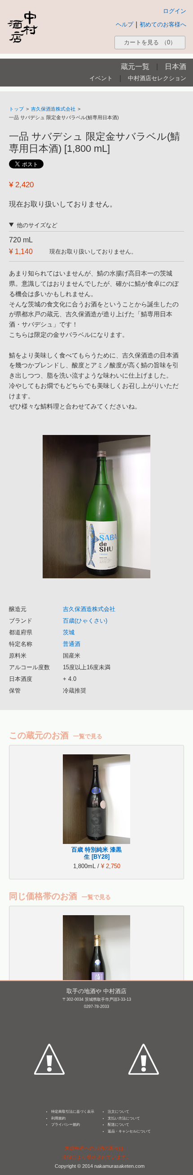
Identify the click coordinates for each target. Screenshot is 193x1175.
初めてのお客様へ (163, 24)
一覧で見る (87, 736)
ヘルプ (124, 24)
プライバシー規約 (65, 1125)
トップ (16, 109)
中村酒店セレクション (157, 78)
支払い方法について (124, 1118)
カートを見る (150, 42)
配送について (118, 1125)
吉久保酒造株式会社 (53, 109)
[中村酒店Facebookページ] (49, 1017)
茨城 (69, 632)
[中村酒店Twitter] (144, 1017)
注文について (118, 1112)
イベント (101, 78)
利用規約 (58, 1118)
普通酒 (71, 644)
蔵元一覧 (135, 66)
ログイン (174, 11)
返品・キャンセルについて (129, 1131)
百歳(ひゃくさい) (85, 620)
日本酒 (175, 66)
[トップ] (22, 26)
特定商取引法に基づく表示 (72, 1112)
